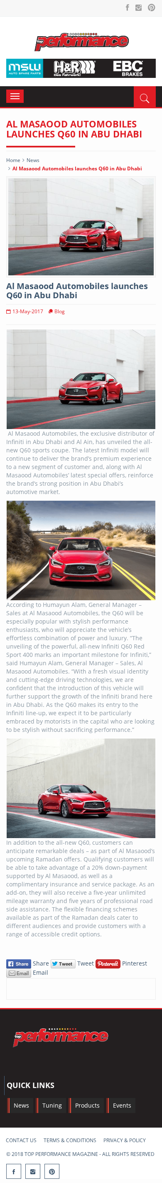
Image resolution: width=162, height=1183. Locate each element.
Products (87, 1105)
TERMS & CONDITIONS (70, 1140)
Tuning (52, 1105)
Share (41, 963)
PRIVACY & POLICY (124, 1140)
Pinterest (133, 963)
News (33, 160)
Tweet (86, 963)
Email (39, 972)
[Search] (145, 96)
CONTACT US (21, 1140)
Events (122, 1105)
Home (13, 160)
